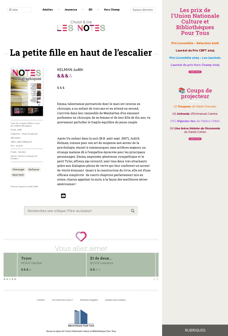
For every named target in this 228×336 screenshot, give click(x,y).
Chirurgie (18, 169)
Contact (41, 300)
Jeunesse (70, 9)
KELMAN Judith (70, 70)
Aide (15, 9)
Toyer (12, 258)
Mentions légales (89, 300)
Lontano (153, 258)
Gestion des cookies (115, 300)
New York (18, 175)
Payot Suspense (30, 134)
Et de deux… (87, 258)
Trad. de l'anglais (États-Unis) (25, 123)
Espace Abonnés (143, 9)
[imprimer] (63, 196)
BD (90, 9)
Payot (13, 129)
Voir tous (195, 72)
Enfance (34, 169)
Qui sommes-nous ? (62, 300)
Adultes (48, 9)
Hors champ (112, 9)
